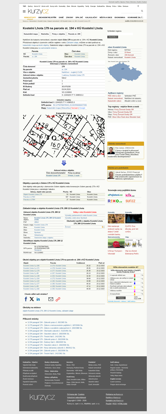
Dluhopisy (70, 368)
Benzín (77, 382)
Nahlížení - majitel (69, 72)
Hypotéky (80, 6)
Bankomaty (55, 362)
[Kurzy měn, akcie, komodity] (42, 398)
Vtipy (127, 237)
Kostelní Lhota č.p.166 (31, 266)
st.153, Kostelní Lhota (58, 276)
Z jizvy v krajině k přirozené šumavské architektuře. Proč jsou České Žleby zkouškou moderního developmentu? (124, 153)
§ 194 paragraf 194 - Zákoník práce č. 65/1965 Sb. (47, 322)
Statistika (45, 34)
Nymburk (37, 232)
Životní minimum (28, 379)
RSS (115, 404)
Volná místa (54, 371)
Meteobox (133, 2)
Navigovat (37, 250)
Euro (54, 368)
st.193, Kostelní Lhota (58, 289)
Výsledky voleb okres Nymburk (76, 218)
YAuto (127, 2)
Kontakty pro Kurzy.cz (114, 400)
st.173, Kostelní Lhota (58, 278)
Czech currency (115, 382)
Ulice (119, 117)
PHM (73, 382)
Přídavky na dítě (28, 370)
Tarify (87, 6)
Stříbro (83, 379)
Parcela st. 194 (74, 34)
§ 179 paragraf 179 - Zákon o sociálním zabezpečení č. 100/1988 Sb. (55, 328)
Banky (47, 362)
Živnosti (68, 227)
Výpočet (35, 362)
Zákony (108, 6)
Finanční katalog (115, 373)
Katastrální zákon (114, 101)
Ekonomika (120, 17)
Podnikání (91, 362)
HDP (76, 370)
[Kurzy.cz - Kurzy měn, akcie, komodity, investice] (38, 13)
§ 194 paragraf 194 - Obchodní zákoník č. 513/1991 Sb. (50, 331)
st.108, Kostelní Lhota (58, 286)
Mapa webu (118, 375)
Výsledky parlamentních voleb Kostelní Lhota (81, 215)
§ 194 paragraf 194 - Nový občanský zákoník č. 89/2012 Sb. (51, 348)
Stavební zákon (93, 382)
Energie (93, 6)
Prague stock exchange (118, 384)
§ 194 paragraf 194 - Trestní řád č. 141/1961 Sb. (47, 353)
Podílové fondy (79, 368)
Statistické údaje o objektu (43, 238)
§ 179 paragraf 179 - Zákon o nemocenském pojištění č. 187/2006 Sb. (55, 325)
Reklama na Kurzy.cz (114, 394)
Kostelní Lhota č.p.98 (31, 273)
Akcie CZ (37, 6)
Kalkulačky (91, 17)
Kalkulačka (101, 6)
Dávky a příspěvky (51, 377)
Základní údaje (72, 42)
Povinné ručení (28, 384)
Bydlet (139, 2)
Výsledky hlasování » (114, 301)
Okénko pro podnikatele (118, 168)
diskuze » (124, 301)
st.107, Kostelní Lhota (58, 273)
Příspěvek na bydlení (30, 373)
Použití (108, 404)
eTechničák (119, 370)
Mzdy (80, 370)
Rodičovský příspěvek (30, 376)
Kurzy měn (54, 6)
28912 (36, 222)
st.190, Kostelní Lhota (58, 284)
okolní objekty (43, 45)
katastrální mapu (29, 45)
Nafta (82, 382)
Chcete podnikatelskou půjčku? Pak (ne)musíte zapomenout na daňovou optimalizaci (128, 177)
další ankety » (132, 301)
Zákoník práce (93, 379)
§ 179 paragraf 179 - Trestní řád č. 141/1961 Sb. (47, 336)
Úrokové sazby (49, 365)
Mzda (55, 374)
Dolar (58, 368)
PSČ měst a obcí (114, 96)
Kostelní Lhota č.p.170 (31, 271)
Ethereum (84, 373)
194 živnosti (129, 55)
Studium (144, 2)
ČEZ (73, 365)
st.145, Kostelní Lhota (58, 281)
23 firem (128, 52)
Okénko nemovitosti (117, 144)
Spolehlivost (123, 365)
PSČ (99, 365)
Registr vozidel (115, 368)
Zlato (68, 6)
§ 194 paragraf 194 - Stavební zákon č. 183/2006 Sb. (48, 334)
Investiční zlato (75, 379)
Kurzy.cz (25, 21)
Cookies (81, 394)
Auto (111, 365)
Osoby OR (130, 109)
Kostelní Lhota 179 (53, 176)
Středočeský (38, 235)
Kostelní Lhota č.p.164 (31, 278)
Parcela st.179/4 (29, 200)
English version (115, 379)
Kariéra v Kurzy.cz (113, 397)
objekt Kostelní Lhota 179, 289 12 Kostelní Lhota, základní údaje (48, 311)
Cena (116, 365)
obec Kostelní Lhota (117, 47)
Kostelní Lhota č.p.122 (31, 281)
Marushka (66, 108)
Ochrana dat (72, 394)
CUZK (79, 72)
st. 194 (34, 56)
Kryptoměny (70, 373)
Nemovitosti (33, 21)
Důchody (48, 386)
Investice (70, 362)
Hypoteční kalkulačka (30, 382)
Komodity (111, 212)
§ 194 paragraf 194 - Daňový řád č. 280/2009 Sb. (47, 342)
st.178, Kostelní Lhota (58, 268)
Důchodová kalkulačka (30, 368)
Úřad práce (48, 374)
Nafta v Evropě (71, 384)
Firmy (116, 109)
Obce (114, 117)
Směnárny (48, 368)
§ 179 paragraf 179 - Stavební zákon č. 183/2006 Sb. (48, 345)
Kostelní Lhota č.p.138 (31, 276)
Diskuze (125, 6)
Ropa (68, 382)
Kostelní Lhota (37, 54)
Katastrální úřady (94, 370)
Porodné (57, 380)
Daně (61, 17)
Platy (59, 374)
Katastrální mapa (31, 34)
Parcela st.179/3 (29, 197)
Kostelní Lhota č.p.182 (31, 289)
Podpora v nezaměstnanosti (54, 383)
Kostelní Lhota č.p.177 (31, 284)
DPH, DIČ (79, 17)
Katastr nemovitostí (115, 98)
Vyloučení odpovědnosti (76, 397)
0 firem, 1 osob (73, 176)
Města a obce (106, 17)
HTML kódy (122, 404)
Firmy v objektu (58, 34)
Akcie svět (45, 6)
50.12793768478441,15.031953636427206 (70, 105)
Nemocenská (49, 380)
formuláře (96, 384)
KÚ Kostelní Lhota (66, 21)
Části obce (125, 117)
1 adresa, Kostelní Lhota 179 (73, 75)
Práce (114, 6)
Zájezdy (122, 2)
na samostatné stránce (47, 48)
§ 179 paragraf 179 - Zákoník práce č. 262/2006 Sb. (48, 339)
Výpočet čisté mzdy (29, 365)
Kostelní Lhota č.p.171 (31, 268)
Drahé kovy (71, 377)
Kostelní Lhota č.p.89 (31, 286)
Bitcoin (73, 6)
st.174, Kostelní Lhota (58, 266)
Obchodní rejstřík (114, 2)
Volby (112, 375)
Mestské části (135, 117)
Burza (68, 365)
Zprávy (30, 6)
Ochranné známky (136, 17)
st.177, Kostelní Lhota (58, 271)
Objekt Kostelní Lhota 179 (32, 194)
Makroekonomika (114, 237)
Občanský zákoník (94, 376)
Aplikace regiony (115, 93)
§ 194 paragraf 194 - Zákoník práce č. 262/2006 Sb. (48, 351)
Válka (120, 6)
